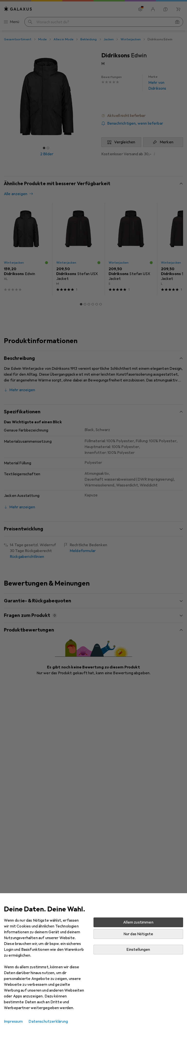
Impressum (13, 1021)
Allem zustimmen (138, 922)
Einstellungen (138, 949)
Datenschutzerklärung (48, 1021)
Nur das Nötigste (138, 934)
